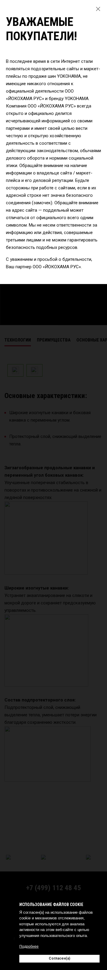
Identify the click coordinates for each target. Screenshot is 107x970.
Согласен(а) (59, 958)
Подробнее (29, 946)
